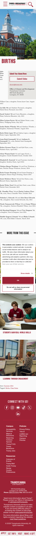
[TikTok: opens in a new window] (24, 407)
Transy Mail (10, 464)
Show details (25, 273)
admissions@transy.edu (19, 502)
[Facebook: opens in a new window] (6, 407)
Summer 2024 (8, 386)
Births (8, 388)
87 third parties (18, 269)
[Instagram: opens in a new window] (12, 407)
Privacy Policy (25, 429)
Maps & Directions (10, 435)
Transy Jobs (10, 451)
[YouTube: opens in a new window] (18, 407)
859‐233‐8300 (14, 492)
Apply (3, 533)
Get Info (12, 533)
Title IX (22, 432)
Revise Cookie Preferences (10, 470)
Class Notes (14, 388)
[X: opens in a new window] (29, 407)
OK (18, 280)
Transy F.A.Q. (11, 444)
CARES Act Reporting (24, 435)
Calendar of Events (10, 460)
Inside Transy (11, 466)
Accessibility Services (11, 430)
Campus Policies (23, 439)
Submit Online (22, 79)
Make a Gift (29, 533)
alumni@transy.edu (16, 85)
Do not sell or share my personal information (18, 288)
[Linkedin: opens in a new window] (18, 414)
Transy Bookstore (10, 447)
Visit (20, 533)
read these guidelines (18, 519)
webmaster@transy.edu (23, 512)
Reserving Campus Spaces (10, 440)
